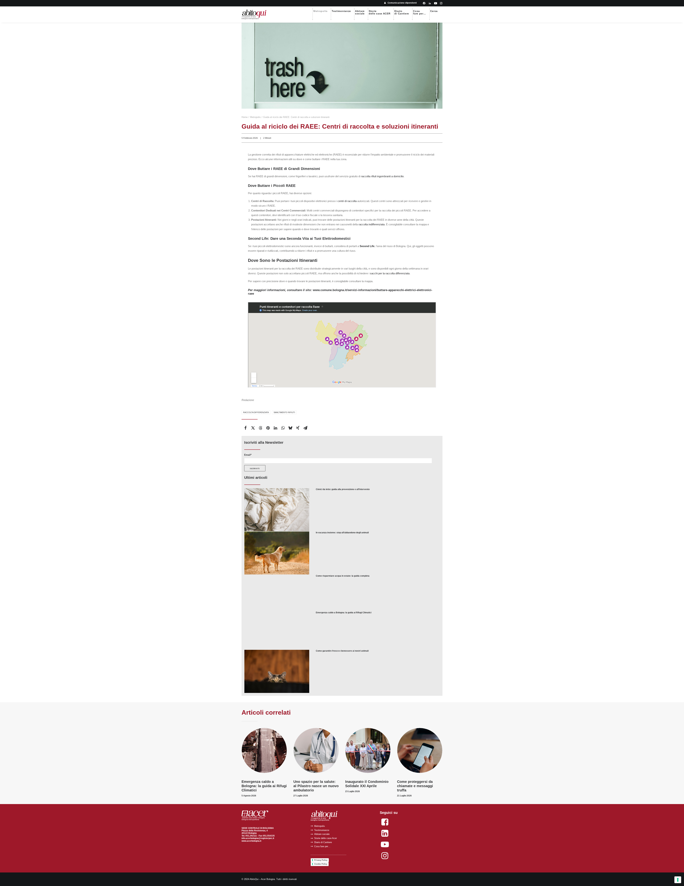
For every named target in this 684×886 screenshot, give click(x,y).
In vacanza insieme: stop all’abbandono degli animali (342, 532)
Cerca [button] (434, 11)
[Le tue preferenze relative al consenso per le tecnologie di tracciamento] (677, 879)
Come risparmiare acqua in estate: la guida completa (342, 576)
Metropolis (320, 11)
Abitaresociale (360, 12)
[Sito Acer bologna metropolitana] (255, 815)
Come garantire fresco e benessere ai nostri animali (342, 651)
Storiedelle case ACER (379, 12)
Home (245, 117)
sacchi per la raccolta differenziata (390, 273)
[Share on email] (305, 427)
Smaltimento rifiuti (284, 412)
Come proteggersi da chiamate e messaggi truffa (415, 786)
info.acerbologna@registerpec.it (258, 838)
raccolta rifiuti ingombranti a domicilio (382, 176)
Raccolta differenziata (256, 412)
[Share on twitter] (252, 427)
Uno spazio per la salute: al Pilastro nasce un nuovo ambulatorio (316, 786)
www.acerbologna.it (251, 841)
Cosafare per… (419, 12)
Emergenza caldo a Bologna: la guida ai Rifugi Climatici (343, 612)
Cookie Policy (320, 864)
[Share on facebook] (245, 427)
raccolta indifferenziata (372, 224)
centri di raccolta (347, 201)
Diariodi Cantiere (401, 12)
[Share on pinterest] (267, 427)
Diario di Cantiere (323, 842)
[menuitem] (400, 3)
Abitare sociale (322, 834)
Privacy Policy (320, 860)
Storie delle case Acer (325, 838)
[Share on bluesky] (290, 427)
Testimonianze (341, 11)
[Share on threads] (260, 427)
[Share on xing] (297, 427)
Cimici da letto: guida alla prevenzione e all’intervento (343, 489)
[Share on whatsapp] (282, 427)
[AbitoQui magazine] (254, 14)
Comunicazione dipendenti (402, 3)
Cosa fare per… (322, 846)
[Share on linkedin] (275, 427)
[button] (424, 3)
